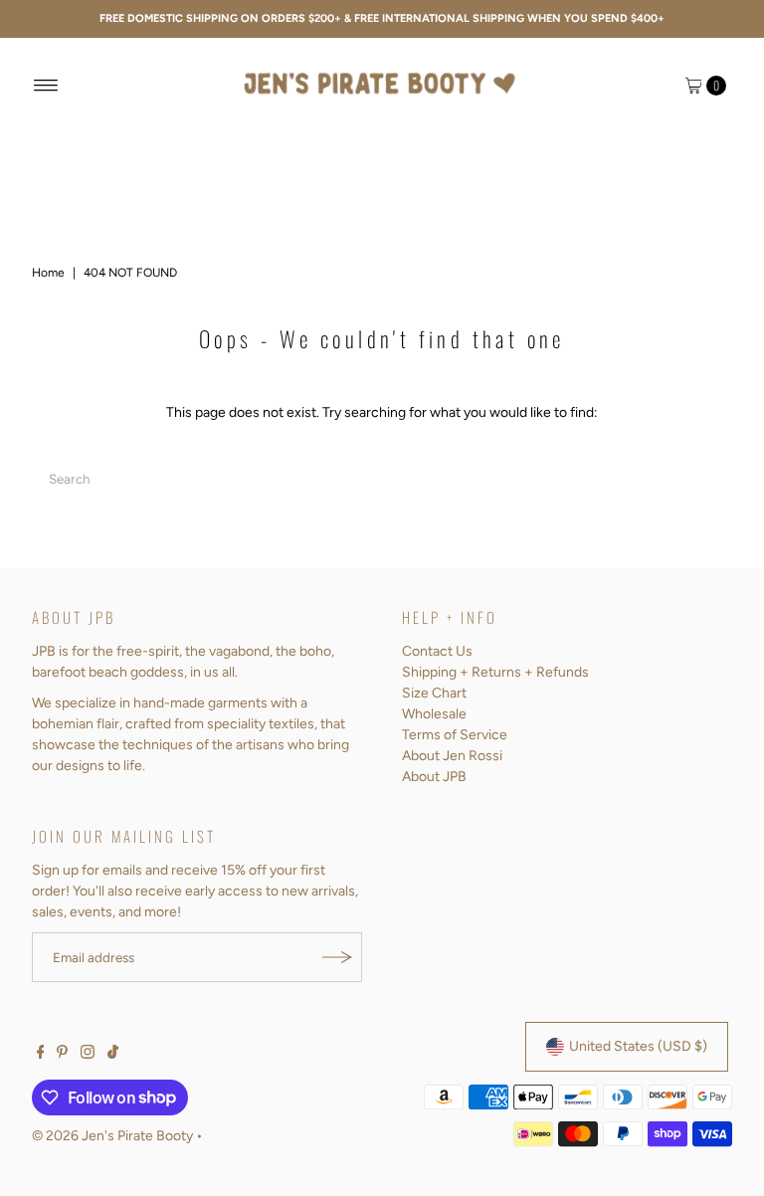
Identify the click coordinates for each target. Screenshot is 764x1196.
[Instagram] (88, 1055)
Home (48, 273)
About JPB (434, 776)
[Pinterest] (62, 1055)
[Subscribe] (337, 957)
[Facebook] (41, 1055)
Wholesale (434, 713)
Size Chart (434, 693)
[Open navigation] (46, 85)
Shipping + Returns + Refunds (495, 672)
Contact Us (437, 651)
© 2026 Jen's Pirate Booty (112, 1135)
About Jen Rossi (452, 755)
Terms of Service (454, 734)
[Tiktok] (112, 1055)
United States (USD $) (638, 1046)
